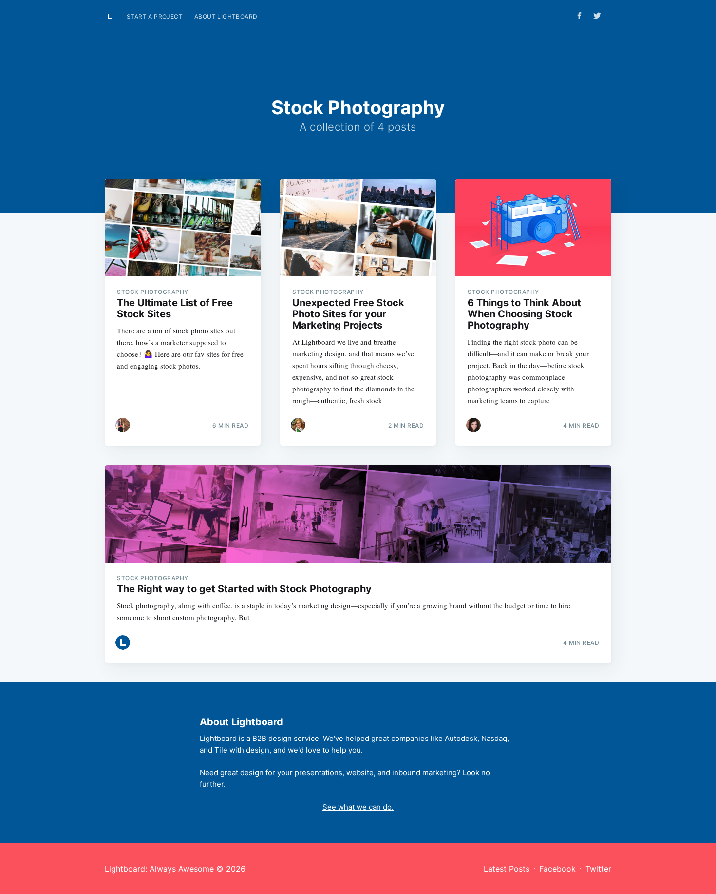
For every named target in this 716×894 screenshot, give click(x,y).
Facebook (557, 869)
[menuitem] (154, 16)
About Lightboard (225, 16)
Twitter (598, 869)
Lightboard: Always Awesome (159, 869)
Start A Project (155, 16)
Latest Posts (506, 869)
